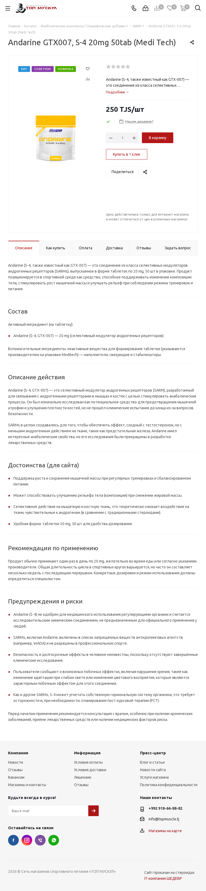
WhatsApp (53, 840)
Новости (15, 762)
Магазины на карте (165, 831)
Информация (87, 753)
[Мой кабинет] (145, 8)
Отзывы (15, 770)
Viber (40, 840)
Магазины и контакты (27, 785)
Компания (18, 753)
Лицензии (82, 777)
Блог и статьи (152, 762)
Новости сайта (153, 770)
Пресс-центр (153, 753)
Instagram (26, 840)
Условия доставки (90, 770)
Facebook (13, 840)
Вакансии (16, 777)
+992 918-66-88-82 (165, 808)
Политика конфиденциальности (168, 785)
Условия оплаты (88, 762)
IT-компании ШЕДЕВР (163, 878)
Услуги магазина (154, 777)
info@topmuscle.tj (164, 819)
